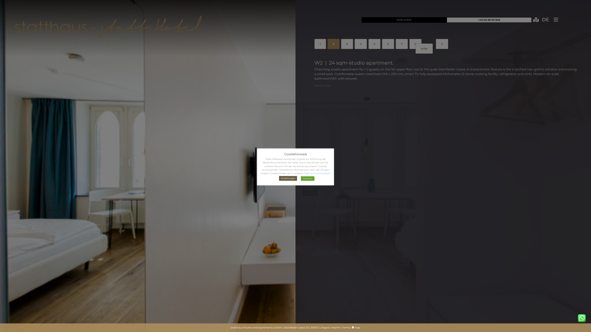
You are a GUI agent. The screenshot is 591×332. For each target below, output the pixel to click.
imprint (336, 327)
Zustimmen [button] (308, 178)
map (357, 327)
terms (346, 327)
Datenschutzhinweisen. (317, 173)
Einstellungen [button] (288, 178)
